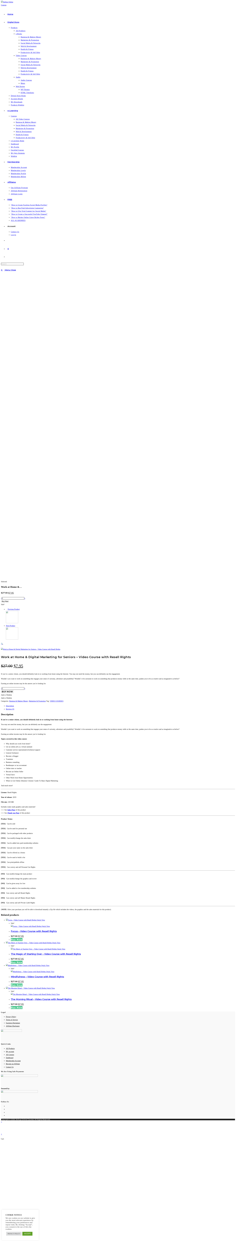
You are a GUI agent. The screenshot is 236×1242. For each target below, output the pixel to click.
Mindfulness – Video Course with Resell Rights (37, 976)
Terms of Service (12, 1020)
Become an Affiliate (13, 1064)
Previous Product (14, 609)
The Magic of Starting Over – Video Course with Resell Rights (46, 954)
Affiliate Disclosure (13, 1026)
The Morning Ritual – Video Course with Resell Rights (41, 999)
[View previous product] (6, 609)
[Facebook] (6, 1109)
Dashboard (9, 1058)
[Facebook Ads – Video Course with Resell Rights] (12, 639)
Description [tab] (10, 706)
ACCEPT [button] (27, 1234)
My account (10, 1052)
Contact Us (10, 1067)
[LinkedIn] (6, 1115)
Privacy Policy (11, 1017)
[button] (59, 643)
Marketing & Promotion (37, 701)
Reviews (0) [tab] (10, 709)
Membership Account (13, 1061)
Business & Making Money (18, 701)
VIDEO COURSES (56, 701)
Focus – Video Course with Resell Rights (34, 931)
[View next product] (16, 626)
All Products (10, 1048)
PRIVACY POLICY (14, 1234)
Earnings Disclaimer (13, 1023)
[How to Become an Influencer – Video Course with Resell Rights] (12, 623)
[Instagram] (6, 1112)
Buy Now (5, 601)
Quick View (40, 920)
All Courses (10, 1055)
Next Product (10, 626)
